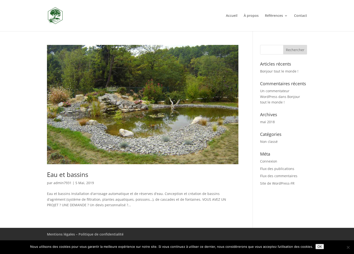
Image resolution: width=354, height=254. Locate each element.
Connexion (268, 161)
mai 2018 (267, 122)
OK (319, 246)
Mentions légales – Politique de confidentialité (85, 234)
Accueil (231, 16)
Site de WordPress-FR (277, 183)
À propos (251, 16)
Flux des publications (277, 168)
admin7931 (62, 183)
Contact (300, 16)
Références (274, 16)
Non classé (269, 141)
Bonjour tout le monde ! (279, 71)
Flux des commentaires (278, 176)
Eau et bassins (67, 174)
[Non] (348, 247)
